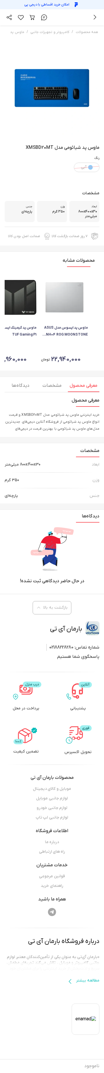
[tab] (83, 387)
